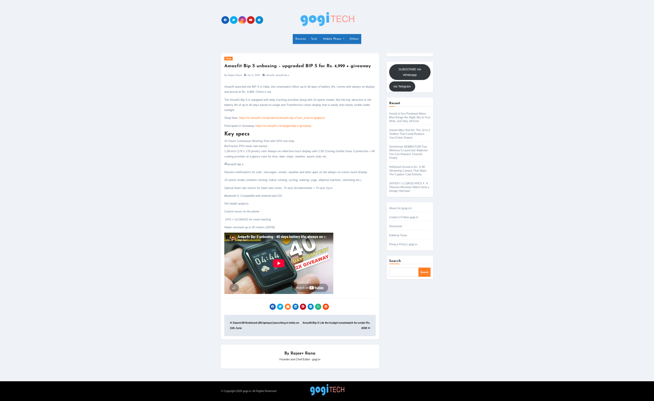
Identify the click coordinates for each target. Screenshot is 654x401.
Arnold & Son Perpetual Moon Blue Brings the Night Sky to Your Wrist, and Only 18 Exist (410, 117)
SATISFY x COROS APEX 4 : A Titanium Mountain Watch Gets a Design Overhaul (409, 187)
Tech (314, 39)
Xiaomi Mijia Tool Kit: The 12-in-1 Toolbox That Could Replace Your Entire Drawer (409, 134)
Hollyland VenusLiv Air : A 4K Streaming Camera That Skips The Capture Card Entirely (407, 170)
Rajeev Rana (303, 353)
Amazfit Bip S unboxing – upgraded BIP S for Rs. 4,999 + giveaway (297, 66)
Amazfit (270, 75)
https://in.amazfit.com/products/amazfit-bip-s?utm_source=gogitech (282, 117)
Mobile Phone (332, 39)
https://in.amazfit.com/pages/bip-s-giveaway (283, 125)
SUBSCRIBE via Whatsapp (410, 72)
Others (354, 39)
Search (395, 261)
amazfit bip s (282, 75)
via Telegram (402, 86)
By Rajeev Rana (233, 75)
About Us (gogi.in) (400, 208)
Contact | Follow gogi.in (403, 217)
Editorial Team (398, 235)
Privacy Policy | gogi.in (403, 244)
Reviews (300, 39)
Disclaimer (395, 226)
